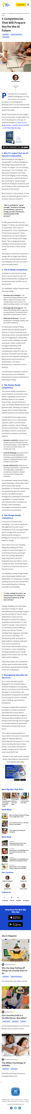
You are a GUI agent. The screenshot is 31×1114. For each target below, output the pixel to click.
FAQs (21, 1099)
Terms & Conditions (12, 1101)
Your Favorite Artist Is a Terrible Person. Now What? (14, 1016)
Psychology (14, 1069)
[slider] (26, 147)
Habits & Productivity (16, 34)
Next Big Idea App (6, 1099)
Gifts (12, 1099)
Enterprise (26, 1099)
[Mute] (22, 147)
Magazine (4, 13)
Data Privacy (22, 1101)
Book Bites (5, 34)
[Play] (4, 147)
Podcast (17, 1099)
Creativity (23, 1021)
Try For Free (20, 4)
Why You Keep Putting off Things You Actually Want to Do (14, 971)
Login (27, 1101)
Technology (6, 37)
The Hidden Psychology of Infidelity (13, 1064)
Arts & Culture (6, 1021)
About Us (4, 1101)
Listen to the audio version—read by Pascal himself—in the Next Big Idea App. (15, 125)
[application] (15, 147)
